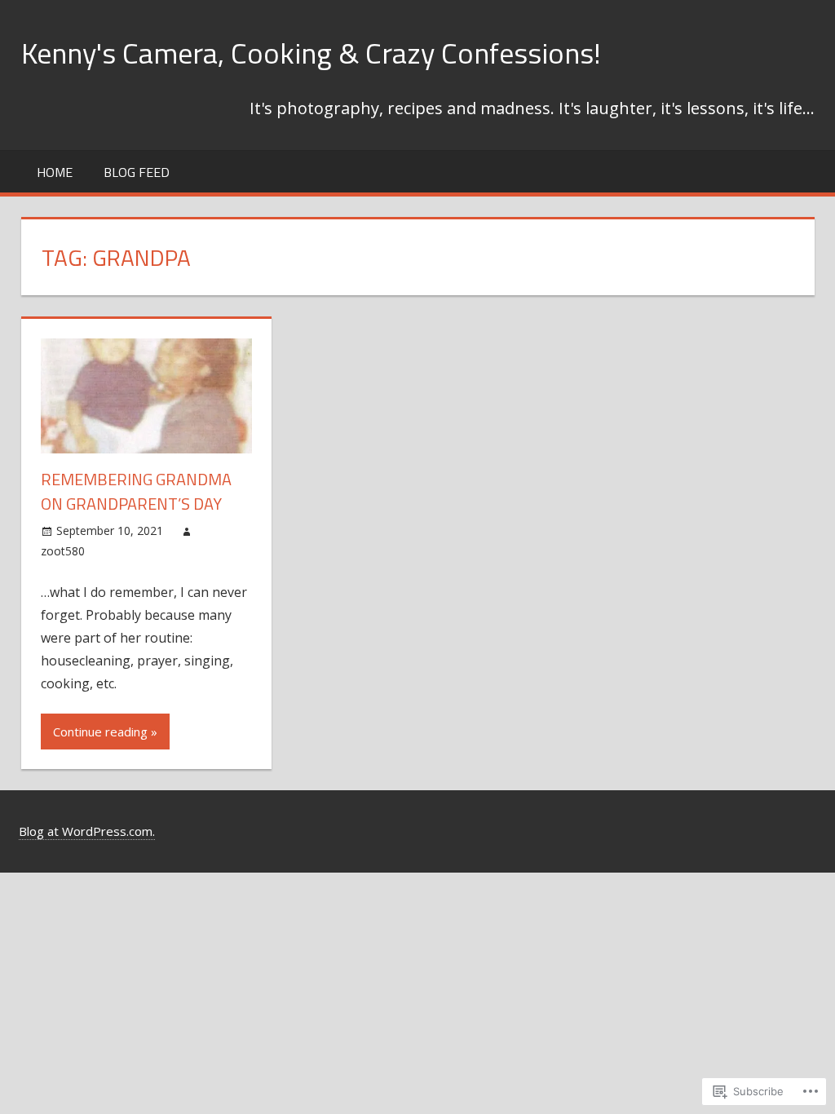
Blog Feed (137, 172)
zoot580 (63, 551)
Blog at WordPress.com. (87, 831)
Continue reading (100, 731)
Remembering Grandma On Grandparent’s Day (136, 491)
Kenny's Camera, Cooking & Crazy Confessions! (311, 52)
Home (55, 172)
